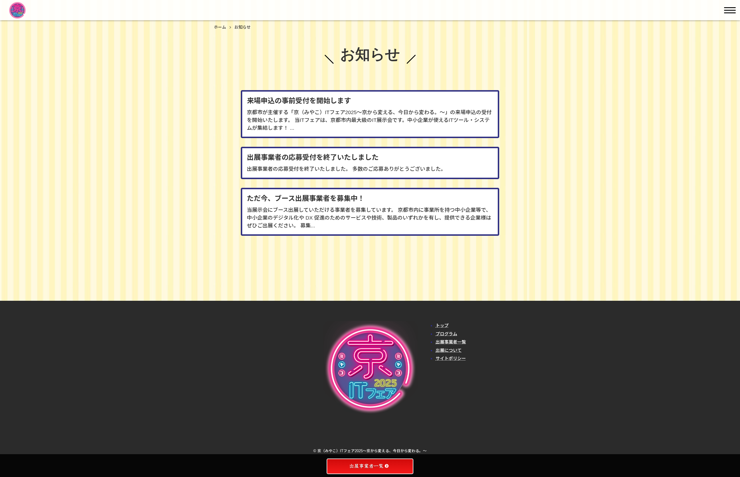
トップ (442, 325)
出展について (449, 350)
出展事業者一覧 (451, 341)
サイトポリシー (451, 358)
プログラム (446, 333)
